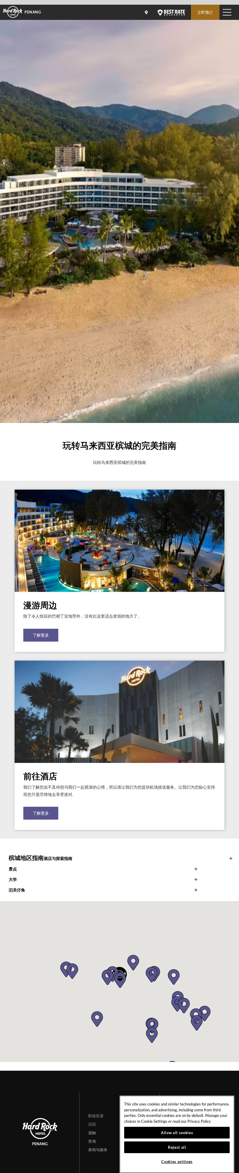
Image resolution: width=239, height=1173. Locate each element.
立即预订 (205, 12)
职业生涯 (95, 1115)
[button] (120, 980)
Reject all (177, 1147)
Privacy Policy (199, 1121)
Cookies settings (177, 1161)
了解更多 (41, 635)
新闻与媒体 (97, 1149)
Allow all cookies (177, 1132)
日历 (92, 1124)
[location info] (147, 12)
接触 (92, 1132)
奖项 (92, 1141)
